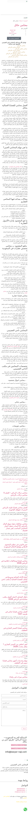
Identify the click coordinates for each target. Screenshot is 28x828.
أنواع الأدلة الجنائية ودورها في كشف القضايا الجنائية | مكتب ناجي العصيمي (14, 579)
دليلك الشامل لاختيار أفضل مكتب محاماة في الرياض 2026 (15, 598)
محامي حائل (20, 25)
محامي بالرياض (21, 45)
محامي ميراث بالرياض (14, 50)
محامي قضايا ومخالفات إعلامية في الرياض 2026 (14, 562)
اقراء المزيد (24, 502)
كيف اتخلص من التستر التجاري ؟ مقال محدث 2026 (15, 645)
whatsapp (25, 808)
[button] (14, 14)
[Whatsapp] (15, 775)
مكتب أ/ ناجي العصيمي (14, 397)
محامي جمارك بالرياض (19, 52)
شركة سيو (24, 801)
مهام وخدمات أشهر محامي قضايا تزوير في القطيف (15, 662)
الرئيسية (25, 20)
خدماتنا (21, 20)
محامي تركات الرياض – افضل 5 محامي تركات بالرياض (15, 494)
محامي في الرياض (13, 56)
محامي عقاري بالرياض (21, 49)
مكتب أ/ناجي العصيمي (8, 409)
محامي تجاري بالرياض (14, 47)
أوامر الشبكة (19, 801)
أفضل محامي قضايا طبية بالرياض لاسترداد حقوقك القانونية (14, 508)
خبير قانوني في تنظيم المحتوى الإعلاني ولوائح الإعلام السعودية (15, 545)
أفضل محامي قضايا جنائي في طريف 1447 (16, 613)
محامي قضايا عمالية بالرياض (19, 55)
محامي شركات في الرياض (13, 53)
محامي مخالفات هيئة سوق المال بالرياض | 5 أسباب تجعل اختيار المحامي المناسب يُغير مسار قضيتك (15, 527)
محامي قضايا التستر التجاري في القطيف (15, 629)
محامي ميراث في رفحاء (18, 677)
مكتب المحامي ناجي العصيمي (15, 166)
